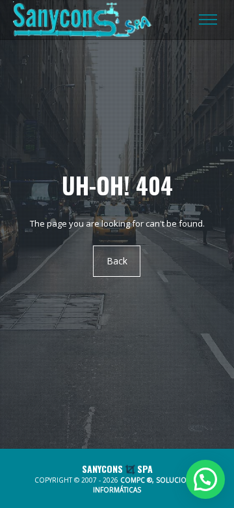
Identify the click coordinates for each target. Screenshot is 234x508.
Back (117, 261)
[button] (205, 479)
